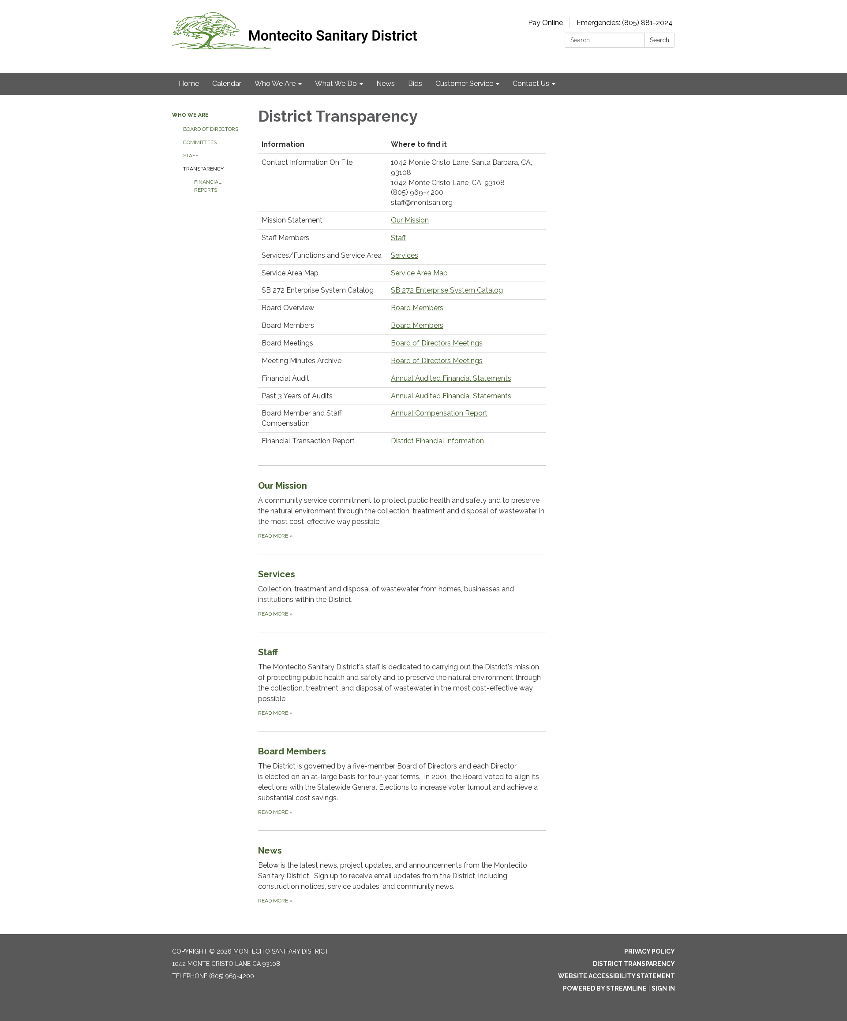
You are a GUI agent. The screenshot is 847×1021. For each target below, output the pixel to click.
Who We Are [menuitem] (275, 83)
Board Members (417, 308)
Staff (191, 155)
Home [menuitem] (189, 83)
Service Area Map (419, 273)
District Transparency (634, 963)
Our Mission (410, 220)
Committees (200, 142)
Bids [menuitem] (415, 83)
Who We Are (190, 115)
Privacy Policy (649, 951)
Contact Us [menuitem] (531, 83)
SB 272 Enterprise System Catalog (447, 290)
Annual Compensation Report (439, 413)
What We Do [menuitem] (336, 83)
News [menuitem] (385, 83)
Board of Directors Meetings (437, 343)
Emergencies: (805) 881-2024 (625, 23)
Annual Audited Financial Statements (451, 378)
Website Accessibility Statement (616, 976)
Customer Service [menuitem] (464, 83)
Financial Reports (207, 186)
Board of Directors (210, 129)
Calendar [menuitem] (226, 83)
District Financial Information (437, 441)
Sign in (663, 988)
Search (659, 40)
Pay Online (545, 23)
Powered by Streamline (605, 988)
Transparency (203, 169)
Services (404, 255)
